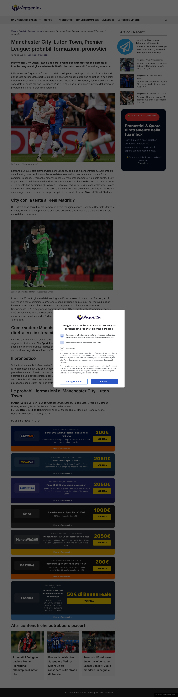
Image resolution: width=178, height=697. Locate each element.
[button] (89, 349)
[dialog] (89, 349)
